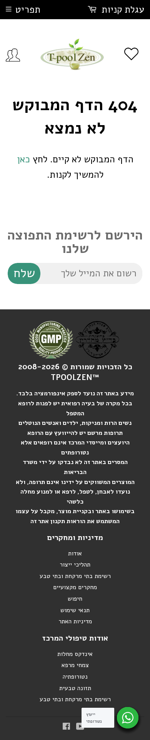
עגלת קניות (121, 9)
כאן (23, 159)
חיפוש (75, 599)
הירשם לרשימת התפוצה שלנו (75, 241)
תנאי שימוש (75, 610)
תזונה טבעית (75, 688)
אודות (75, 553)
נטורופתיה (75, 676)
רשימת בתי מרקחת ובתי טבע (75, 576)
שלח (24, 273)
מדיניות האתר (75, 621)
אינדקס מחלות (75, 654)
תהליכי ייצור (75, 564)
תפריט (27, 9)
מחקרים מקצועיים (75, 587)
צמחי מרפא (75, 665)
